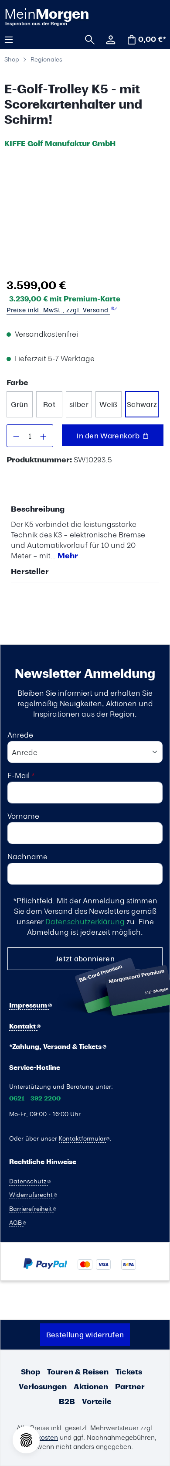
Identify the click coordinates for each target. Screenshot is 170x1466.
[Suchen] (86, 39)
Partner (130, 1386)
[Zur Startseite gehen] (46, 16)
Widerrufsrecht (31, 1194)
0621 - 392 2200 (35, 1098)
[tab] (83, 532)
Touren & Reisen (78, 1371)
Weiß (108, 404)
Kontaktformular (82, 1138)
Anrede (20, 734)
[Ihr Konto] (107, 39)
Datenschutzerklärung (85, 921)
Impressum (29, 1005)
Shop (30, 1371)
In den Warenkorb (108, 436)
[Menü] (11, 39)
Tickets (129, 1371)
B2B (67, 1401)
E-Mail (21, 775)
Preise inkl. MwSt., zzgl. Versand (58, 310)
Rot (49, 404)
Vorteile (97, 1401)
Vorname (23, 815)
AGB (16, 1222)
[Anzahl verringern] (16, 435)
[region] (82, 213)
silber (78, 404)
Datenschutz (28, 1180)
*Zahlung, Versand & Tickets (56, 1046)
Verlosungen (43, 1386)
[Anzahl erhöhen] (43, 435)
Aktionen (91, 1386)
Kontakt (23, 1026)
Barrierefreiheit (31, 1208)
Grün (19, 404)
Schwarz (142, 404)
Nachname (27, 856)
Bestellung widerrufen (85, 1334)
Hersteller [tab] (30, 571)
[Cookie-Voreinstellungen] (26, 1440)
